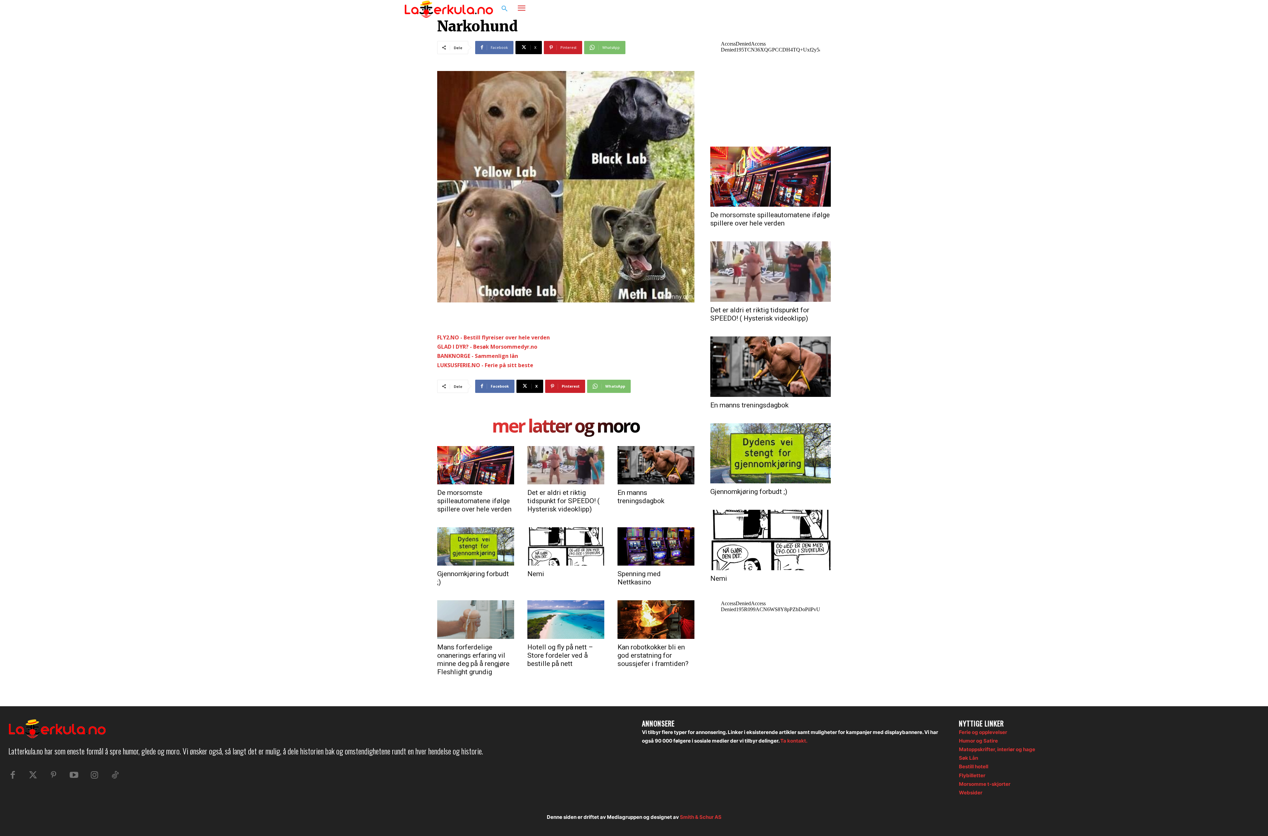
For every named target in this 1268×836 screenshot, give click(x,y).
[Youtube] (74, 775)
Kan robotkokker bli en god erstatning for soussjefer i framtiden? (652, 655)
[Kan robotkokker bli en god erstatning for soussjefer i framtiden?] (655, 619)
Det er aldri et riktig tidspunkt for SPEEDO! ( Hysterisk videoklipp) (563, 501)
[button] (504, 9)
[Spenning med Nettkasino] (655, 546)
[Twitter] (33, 775)
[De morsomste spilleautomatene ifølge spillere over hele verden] (475, 465)
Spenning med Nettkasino (639, 578)
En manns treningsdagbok (640, 497)
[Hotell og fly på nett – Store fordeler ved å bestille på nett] (565, 619)
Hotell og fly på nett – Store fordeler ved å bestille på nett (560, 655)
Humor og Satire (978, 741)
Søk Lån (968, 758)
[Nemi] (565, 546)
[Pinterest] (53, 775)
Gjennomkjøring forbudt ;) (748, 492)
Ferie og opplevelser (983, 732)
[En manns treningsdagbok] (655, 465)
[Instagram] (843, 9)
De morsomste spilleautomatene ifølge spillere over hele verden (474, 501)
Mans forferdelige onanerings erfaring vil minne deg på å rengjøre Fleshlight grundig (473, 659)
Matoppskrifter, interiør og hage (997, 749)
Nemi (535, 574)
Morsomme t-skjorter (984, 784)
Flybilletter (972, 775)
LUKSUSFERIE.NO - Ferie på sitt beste (485, 365)
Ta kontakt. (793, 741)
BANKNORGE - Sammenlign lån (477, 356)
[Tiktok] (115, 775)
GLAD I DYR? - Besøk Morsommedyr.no (487, 346)
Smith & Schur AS (701, 817)
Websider (970, 792)
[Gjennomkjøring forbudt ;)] (475, 546)
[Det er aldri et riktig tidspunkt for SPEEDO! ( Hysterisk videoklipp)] (565, 465)
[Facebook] (830, 9)
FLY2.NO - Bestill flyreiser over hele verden (493, 337)
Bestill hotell (973, 766)
